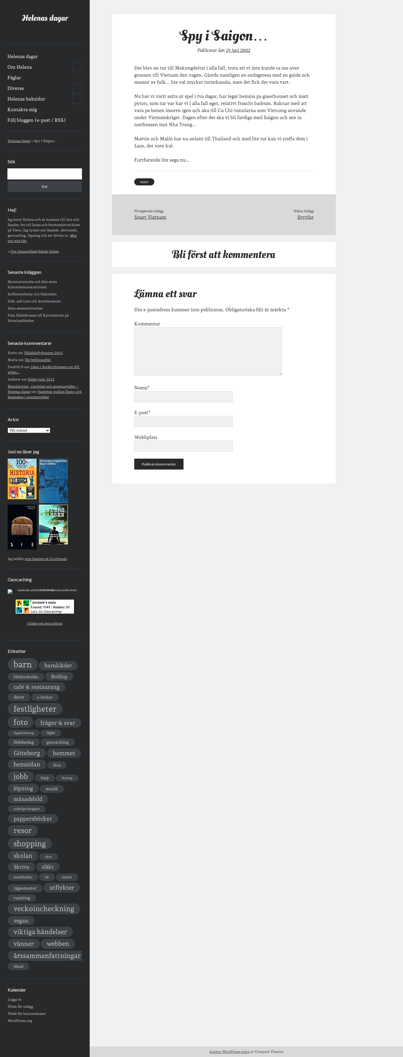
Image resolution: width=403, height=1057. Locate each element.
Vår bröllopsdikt (37, 360)
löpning (23, 788)
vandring (22, 897)
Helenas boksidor (26, 99)
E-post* (142, 412)
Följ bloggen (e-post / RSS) (36, 120)
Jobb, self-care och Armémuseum (34, 301)
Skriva (21, 867)
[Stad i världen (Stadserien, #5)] (53, 502)
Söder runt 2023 (41, 379)
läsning (67, 778)
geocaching (58, 742)
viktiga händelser (40, 932)
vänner (24, 943)
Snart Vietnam (150, 217)
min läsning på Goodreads (46, 559)
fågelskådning (24, 733)
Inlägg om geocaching (44, 623)
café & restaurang (37, 687)
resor (23, 830)
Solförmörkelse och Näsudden (32, 294)
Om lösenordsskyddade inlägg (34, 251)
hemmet (64, 753)
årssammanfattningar (47, 955)
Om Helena (19, 67)
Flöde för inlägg (20, 1007)
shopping (30, 843)
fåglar (50, 733)
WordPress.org (20, 1021)
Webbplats (145, 437)
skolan (23, 855)
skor (48, 857)
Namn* (142, 388)
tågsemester (25, 888)
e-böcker (45, 697)
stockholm (23, 877)
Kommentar (147, 324)
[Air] (22, 548)
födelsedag (24, 742)
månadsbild (28, 799)
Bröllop (59, 676)
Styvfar (305, 217)
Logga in (14, 999)
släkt (48, 867)
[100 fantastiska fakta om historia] (22, 498)
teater (67, 877)
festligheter (35, 708)
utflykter (62, 887)
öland (18, 966)
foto (21, 722)
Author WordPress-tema (229, 1052)
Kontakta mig (22, 109)
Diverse (15, 88)
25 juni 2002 (238, 50)
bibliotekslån (26, 676)
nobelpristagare (27, 809)
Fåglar (14, 77)
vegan (21, 920)
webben (58, 943)
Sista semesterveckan (25, 308)
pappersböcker (33, 818)
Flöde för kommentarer (27, 1014)
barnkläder (58, 665)
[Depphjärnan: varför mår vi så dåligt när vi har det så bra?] (53, 543)
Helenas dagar (45, 18)
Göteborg (27, 753)
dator (19, 697)
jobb (21, 776)
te (47, 877)
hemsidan (27, 764)
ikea (57, 765)
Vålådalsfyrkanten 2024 (43, 353)
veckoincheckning (44, 908)
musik (52, 788)
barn (23, 664)
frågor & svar (57, 723)
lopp (45, 777)
